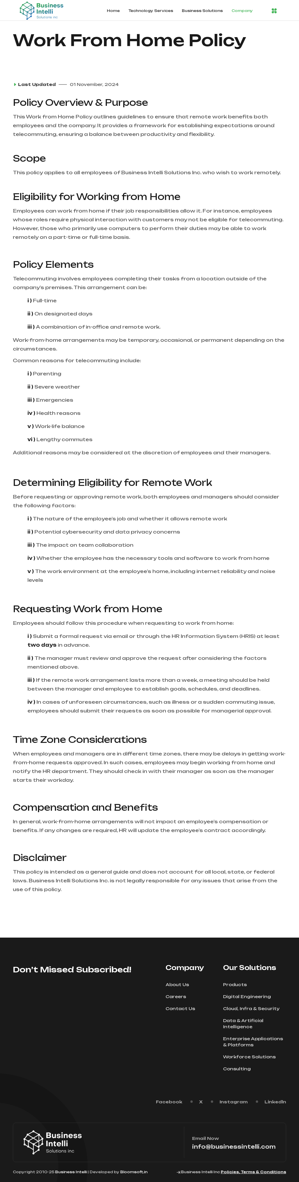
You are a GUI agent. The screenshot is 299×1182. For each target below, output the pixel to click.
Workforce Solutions (249, 1056)
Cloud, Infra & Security (251, 1008)
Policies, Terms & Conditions (253, 1172)
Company (242, 10)
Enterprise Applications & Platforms (253, 1041)
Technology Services (150, 10)
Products (235, 984)
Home (113, 10)
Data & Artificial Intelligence (243, 1023)
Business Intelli (71, 1172)
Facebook (169, 1101)
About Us (177, 984)
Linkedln (275, 1101)
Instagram (234, 1101)
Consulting (237, 1068)
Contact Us (180, 1008)
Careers (176, 996)
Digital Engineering (247, 996)
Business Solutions (202, 10)
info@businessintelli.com (234, 1146)
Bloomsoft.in (133, 1172)
